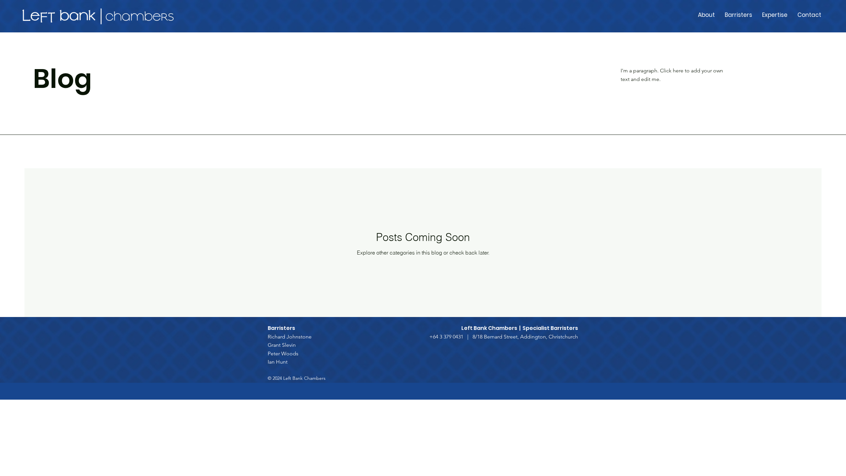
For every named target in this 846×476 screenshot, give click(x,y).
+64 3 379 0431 (446, 337)
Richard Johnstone (290, 337)
